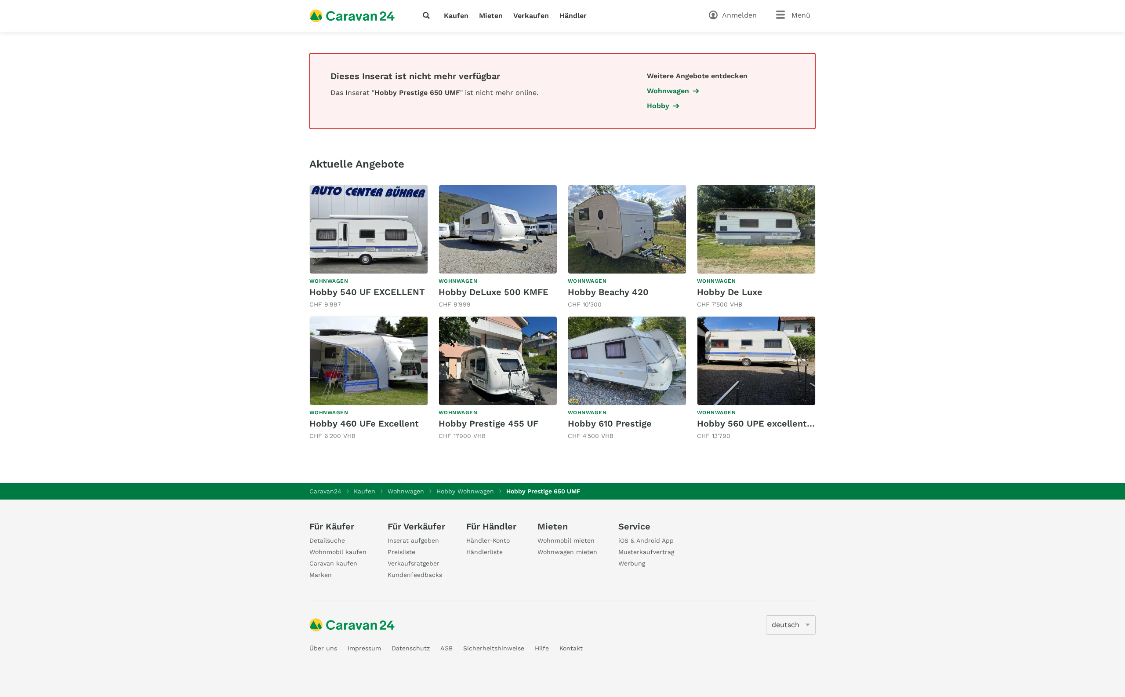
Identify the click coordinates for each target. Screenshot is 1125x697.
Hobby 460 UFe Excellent (364, 423)
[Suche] (428, 15)
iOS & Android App (646, 540)
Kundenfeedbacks (415, 574)
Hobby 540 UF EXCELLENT (367, 292)
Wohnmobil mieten (566, 540)
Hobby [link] (658, 106)
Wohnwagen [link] (668, 91)
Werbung (631, 563)
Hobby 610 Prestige (610, 423)
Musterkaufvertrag (646, 551)
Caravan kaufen (333, 563)
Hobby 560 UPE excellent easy (763, 423)
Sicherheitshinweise (493, 648)
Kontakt (571, 648)
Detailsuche (327, 540)
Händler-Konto (488, 540)
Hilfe (542, 648)
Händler (573, 15)
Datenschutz (411, 648)
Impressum (364, 648)
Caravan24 (325, 491)
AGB (446, 648)
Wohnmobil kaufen (338, 551)
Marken (320, 574)
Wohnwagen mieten (567, 551)
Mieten (491, 15)
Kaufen (456, 15)
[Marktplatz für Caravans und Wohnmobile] (352, 15)
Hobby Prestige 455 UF (488, 423)
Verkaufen (531, 15)
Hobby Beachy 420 (608, 292)
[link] (368, 247)
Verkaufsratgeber (413, 563)
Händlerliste (484, 551)
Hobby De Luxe (729, 292)
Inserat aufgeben (413, 540)
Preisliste (401, 551)
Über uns (323, 648)
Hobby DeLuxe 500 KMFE (493, 292)
